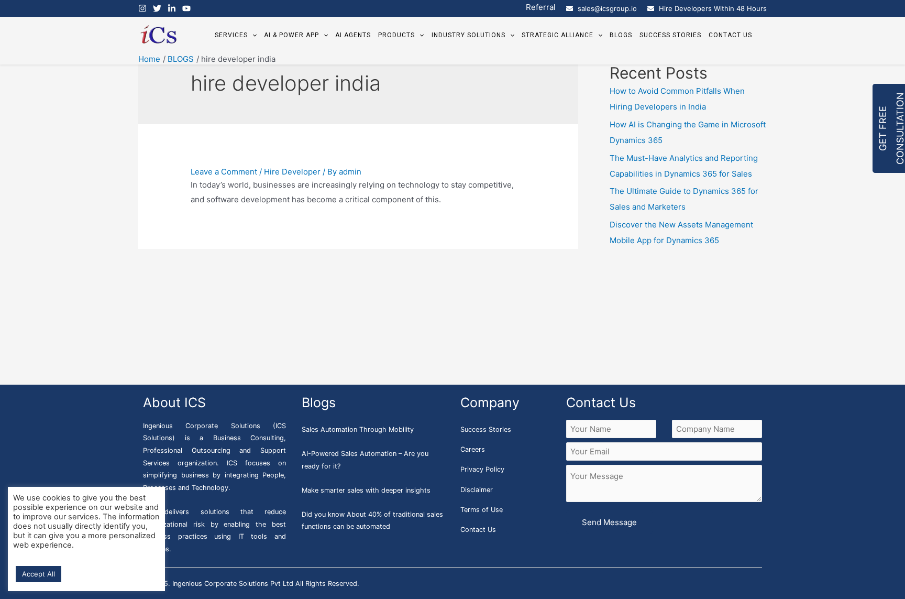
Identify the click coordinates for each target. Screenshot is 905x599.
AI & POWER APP (291, 35)
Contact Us (478, 529)
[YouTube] (186, 8)
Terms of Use (481, 510)
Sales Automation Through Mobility (358, 429)
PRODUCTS (396, 35)
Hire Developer (292, 172)
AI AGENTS (353, 35)
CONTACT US (730, 35)
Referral (541, 7)
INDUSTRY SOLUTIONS (468, 35)
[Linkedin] (172, 8)
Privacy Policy (482, 469)
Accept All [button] (38, 574)
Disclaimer (476, 490)
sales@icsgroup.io (607, 8)
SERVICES (231, 35)
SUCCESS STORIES (670, 35)
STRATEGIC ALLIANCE (557, 35)
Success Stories (485, 429)
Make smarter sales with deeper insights (366, 490)
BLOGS (621, 35)
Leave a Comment (224, 172)
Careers (472, 449)
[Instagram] (142, 8)
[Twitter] (157, 8)
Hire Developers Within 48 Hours (713, 8)
